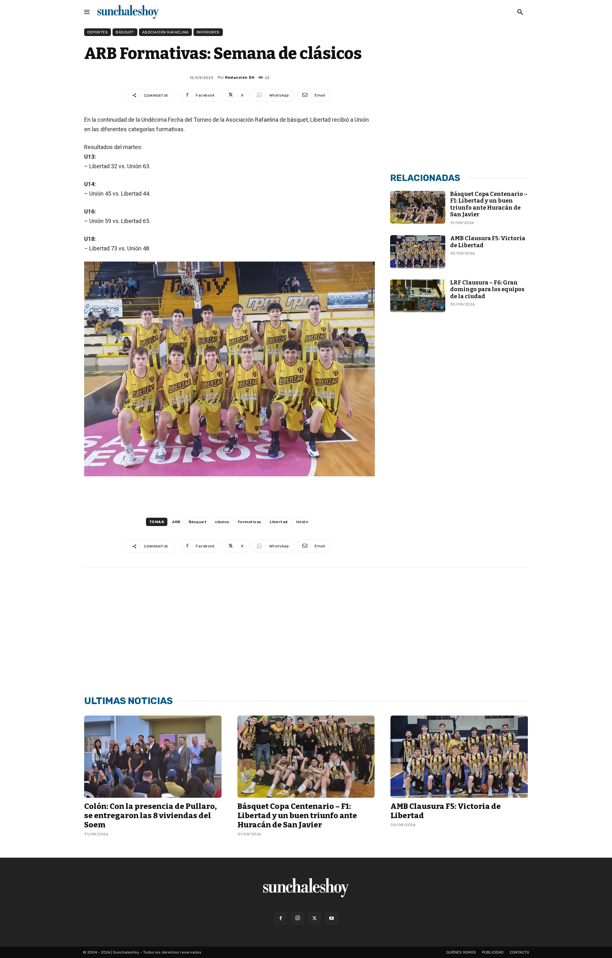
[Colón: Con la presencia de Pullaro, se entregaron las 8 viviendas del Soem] (153, 757)
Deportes (97, 32)
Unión (302, 522)
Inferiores (208, 32)
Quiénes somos (461, 952)
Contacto (519, 952)
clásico (222, 522)
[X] (314, 918)
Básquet (125, 32)
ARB (176, 522)
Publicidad (493, 952)
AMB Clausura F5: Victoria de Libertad (487, 242)
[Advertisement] (459, 119)
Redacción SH (239, 77)
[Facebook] (280, 918)
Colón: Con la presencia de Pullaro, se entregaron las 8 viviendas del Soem (150, 815)
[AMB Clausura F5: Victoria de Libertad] (417, 251)
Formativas (249, 522)
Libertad (279, 522)
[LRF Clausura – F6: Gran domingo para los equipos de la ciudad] (417, 296)
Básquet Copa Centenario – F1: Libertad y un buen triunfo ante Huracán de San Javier (489, 204)
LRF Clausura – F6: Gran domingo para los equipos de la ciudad (487, 289)
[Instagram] (297, 918)
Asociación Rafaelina (165, 32)
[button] (520, 12)
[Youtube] (331, 918)
